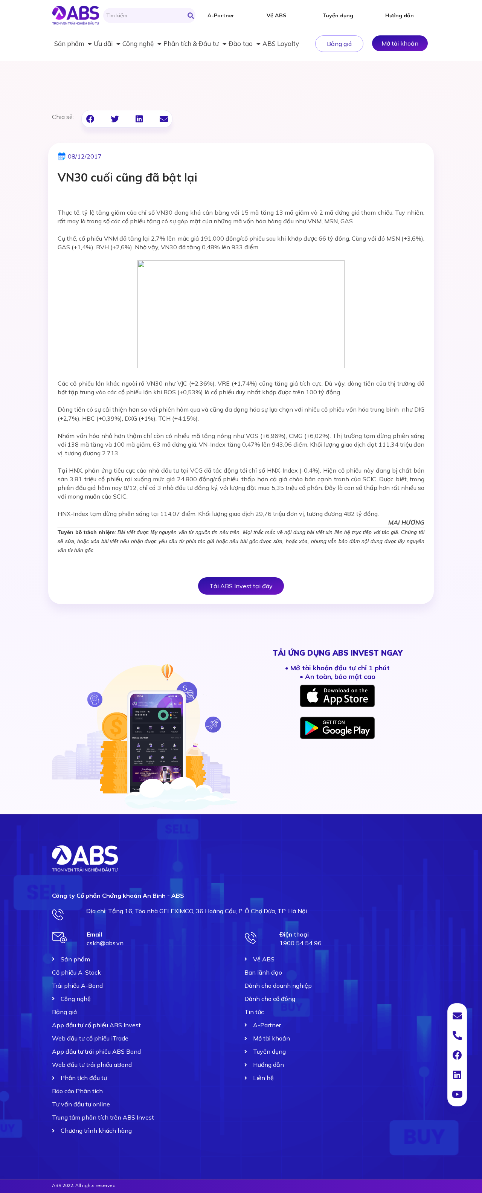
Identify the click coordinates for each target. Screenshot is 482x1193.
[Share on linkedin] (139, 118)
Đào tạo (241, 43)
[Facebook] (457, 1055)
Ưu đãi (103, 43)
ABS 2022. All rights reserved (84, 1185)
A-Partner (220, 15)
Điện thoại (294, 934)
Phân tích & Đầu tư (191, 43)
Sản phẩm (69, 43)
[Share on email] (163, 118)
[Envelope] (457, 1015)
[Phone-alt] (457, 1035)
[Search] (190, 15)
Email (94, 934)
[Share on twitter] (114, 118)
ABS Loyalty (280, 43)
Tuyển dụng (337, 15)
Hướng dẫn (399, 15)
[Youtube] (457, 1094)
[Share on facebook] (90, 118)
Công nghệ (138, 43)
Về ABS (276, 15)
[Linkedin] (457, 1074)
